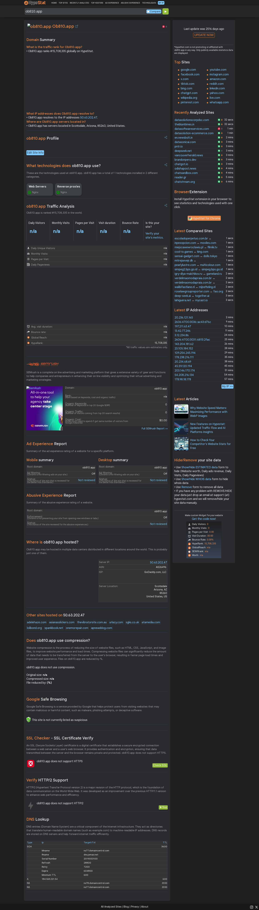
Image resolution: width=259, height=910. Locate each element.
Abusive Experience (51, 495)
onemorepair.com (77, 628)
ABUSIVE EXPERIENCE (130, 3)
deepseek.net (183, 151)
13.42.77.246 (182, 331)
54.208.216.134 (184, 375)
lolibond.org (34, 628)
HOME (54, 3)
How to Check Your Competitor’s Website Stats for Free (210, 444)
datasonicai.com (185, 142)
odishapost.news (185, 168)
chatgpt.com (189, 93)
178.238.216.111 (184, 357)
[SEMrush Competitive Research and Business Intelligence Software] (42, 364)
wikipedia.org (189, 98)
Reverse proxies (68, 186)
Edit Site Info (35, 152)
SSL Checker (59, 738)
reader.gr (180, 177)
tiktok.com (187, 84)
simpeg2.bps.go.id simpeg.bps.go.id (199, 269)
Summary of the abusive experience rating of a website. (59, 502)
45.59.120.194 (183, 366)
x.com (185, 79)
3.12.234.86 (182, 335)
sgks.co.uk (132, 622)
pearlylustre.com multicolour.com (197, 265)
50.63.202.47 (88, 117)
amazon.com (218, 79)
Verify (47, 780)
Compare (155, 11)
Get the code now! (204, 519)
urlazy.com (116, 622)
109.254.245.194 (185, 353)
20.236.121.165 (184, 317)
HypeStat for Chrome (206, 218)
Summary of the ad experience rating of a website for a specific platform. (70, 451)
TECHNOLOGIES (149, 3)
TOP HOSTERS (97, 3)
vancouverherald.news (189, 155)
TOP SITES (63, 3)
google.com (188, 70)
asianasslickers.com (61, 622)
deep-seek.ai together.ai (192, 296)
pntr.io (179, 146)
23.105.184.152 (184, 348)
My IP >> (227, 386)
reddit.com (217, 84)
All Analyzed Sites (111, 906)
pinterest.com (190, 102)
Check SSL (160, 765)
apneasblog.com (101, 628)
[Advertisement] (97, 83)
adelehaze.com (36, 622)
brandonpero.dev (185, 160)
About (144, 906)
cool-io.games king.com (191, 252)
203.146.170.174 (185, 370)
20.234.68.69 (183, 362)
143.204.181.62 (184, 344)
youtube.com (218, 70)
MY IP (161, 3)
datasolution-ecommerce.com (194, 133)
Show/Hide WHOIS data (196, 479)
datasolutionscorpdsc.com (192, 120)
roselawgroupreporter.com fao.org (199, 291)
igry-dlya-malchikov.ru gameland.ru (198, 274)
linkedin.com (217, 88)
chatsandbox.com (186, 173)
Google (46, 699)
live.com (215, 98)
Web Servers (37, 186)
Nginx (35, 192)
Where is (52, 542)
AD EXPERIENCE (112, 3)
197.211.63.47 (183, 326)
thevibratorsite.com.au (92, 622)
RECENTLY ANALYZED (79, 3)
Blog (126, 906)
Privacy (135, 906)
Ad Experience (46, 443)
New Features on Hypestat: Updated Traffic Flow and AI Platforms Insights (207, 428)
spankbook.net (54, 628)
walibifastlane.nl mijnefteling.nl (195, 287)
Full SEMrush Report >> (155, 428)
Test (164, 807)
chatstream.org (185, 182)
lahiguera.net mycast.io (191, 300)
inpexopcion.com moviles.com (195, 243)
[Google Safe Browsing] (28, 719)
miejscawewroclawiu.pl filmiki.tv (196, 247)
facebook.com (190, 74)
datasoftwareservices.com (192, 129)
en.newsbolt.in (184, 137)
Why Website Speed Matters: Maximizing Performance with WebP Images (208, 412)
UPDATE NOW (204, 35)
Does (58, 640)
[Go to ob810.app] (76, 26)
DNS (37, 819)
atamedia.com (151, 622)
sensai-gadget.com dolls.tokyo (196, 256)
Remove (186, 487)
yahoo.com (217, 93)
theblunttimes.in (184, 124)
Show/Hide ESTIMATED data (199, 467)
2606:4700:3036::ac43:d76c (193, 322)
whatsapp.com (219, 102)
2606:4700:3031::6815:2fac (192, 339)
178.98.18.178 (183, 379)
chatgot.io (181, 164)
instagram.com (219, 74)
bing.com (186, 88)
